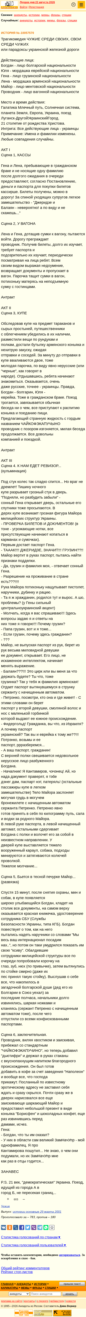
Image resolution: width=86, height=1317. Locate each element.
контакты (29, 1301)
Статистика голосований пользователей (32, 1245)
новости (71, 1301)
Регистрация (36, 7)
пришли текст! (72, 1283)
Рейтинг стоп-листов (17, 1272)
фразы (55, 15)
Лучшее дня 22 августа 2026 (37, 2)
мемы (45, 15)
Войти (23, 7)
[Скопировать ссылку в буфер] (52, 1227)
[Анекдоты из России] (9, 5)
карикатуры (9, 1287)
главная (7, 1284)
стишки (66, 15)
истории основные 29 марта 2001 (37, 1211)
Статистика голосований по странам (29, 1237)
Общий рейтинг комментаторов (25, 1268)
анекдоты (20, 15)
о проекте (42, 1301)
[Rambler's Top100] (24, 1313)
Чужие (5, 1206)
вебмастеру (57, 1301)
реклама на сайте (11, 1301)
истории (34, 15)
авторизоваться (69, 1255)
